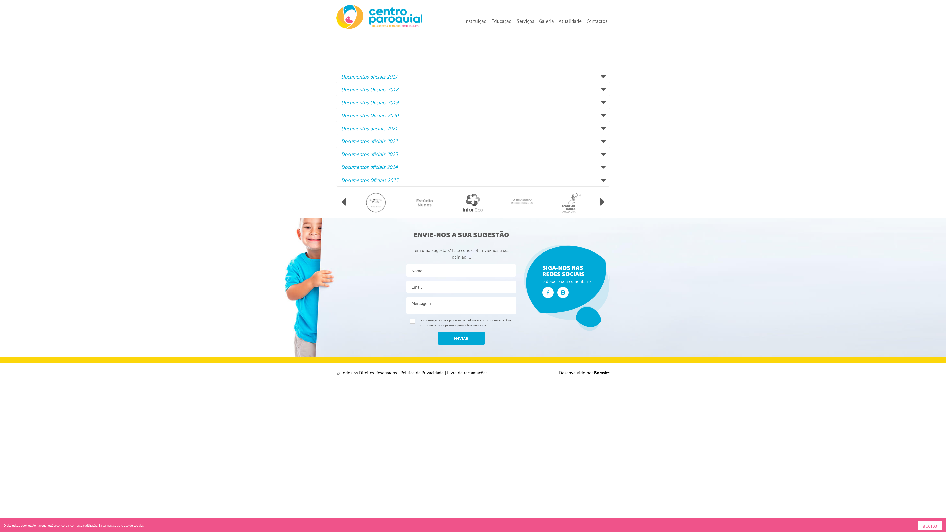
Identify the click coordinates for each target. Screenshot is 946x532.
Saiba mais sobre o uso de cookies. (121, 525)
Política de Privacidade (422, 373)
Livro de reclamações (467, 373)
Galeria (546, 21)
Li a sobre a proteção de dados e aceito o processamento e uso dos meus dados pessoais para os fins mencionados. (464, 322)
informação (430, 320)
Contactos (597, 21)
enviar (461, 338)
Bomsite (602, 373)
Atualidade (570, 21)
